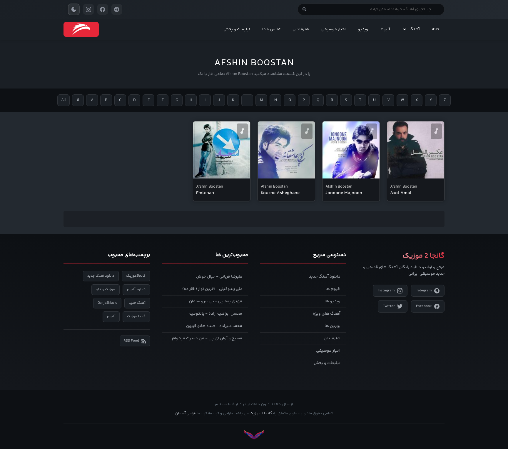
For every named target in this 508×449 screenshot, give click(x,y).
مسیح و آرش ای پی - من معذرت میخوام (207, 338)
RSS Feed (131, 341)
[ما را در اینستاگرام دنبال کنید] (88, 9)
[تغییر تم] (74, 9)
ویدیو (363, 29)
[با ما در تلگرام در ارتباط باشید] (116, 9)
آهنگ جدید (137, 303)
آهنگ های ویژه (326, 314)
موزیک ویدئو (105, 289)
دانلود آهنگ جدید (324, 276)
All (63, 100)
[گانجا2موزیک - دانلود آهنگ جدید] (81, 29)
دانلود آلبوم (136, 289)
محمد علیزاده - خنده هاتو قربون (214, 326)
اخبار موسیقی (333, 29)
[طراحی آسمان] (254, 434)
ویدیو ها (332, 301)
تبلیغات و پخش (236, 29)
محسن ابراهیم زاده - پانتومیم (215, 314)
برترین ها (332, 326)
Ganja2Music (107, 303)
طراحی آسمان (185, 413)
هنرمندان (301, 29)
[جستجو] (304, 9)
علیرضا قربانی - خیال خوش (219, 276)
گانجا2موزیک (136, 276)
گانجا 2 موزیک (261, 413)
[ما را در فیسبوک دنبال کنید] (102, 9)
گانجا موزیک (136, 316)
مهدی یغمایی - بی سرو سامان (215, 301)
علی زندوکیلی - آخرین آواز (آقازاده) (212, 289)
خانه (435, 29)
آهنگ (415, 29)
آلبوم (385, 29)
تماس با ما (271, 29)
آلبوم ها (332, 289)
